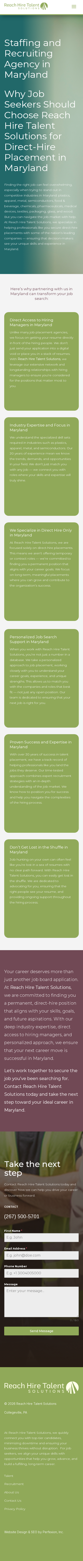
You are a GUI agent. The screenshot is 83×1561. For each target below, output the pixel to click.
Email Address (15, 1248)
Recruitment (14, 1484)
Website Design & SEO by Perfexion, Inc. (34, 1532)
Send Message (41, 1331)
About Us (11, 1492)
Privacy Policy (14, 1509)
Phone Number (15, 1266)
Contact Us (12, 1501)
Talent (8, 1476)
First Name (13, 1230)
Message (11, 1284)
